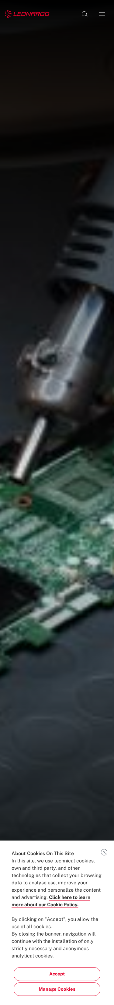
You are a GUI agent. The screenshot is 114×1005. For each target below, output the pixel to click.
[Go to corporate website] (27, 14)
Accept (57, 973)
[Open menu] (102, 14)
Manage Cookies (57, 989)
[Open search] (84, 14)
